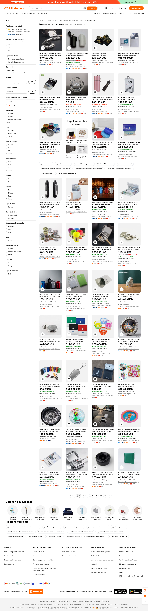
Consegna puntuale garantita (43, 560)
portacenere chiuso (55, 536)
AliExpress (43, 601)
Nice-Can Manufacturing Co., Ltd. (129, 440)
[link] (145, 590)
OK (32, 82)
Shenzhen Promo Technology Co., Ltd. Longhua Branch (103, 305)
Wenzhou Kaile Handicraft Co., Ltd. (77, 308)
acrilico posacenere (64, 164)
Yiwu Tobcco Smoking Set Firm (76, 350)
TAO (90, 601)
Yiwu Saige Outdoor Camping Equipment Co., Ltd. (50, 109)
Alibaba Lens (15, 591)
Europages (105, 601)
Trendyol (97, 601)
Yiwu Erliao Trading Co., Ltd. (101, 111)
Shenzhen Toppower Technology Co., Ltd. (50, 62)
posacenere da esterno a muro (95, 536)
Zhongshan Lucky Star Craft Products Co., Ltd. (50, 257)
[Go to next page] (109, 495)
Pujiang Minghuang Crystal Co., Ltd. (77, 111)
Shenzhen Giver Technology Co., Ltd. (103, 261)
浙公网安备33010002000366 (109, 608)
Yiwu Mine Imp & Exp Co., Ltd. (49, 306)
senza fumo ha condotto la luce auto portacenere (24, 527)
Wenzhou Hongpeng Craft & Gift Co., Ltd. (103, 62)
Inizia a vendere (124, 556)
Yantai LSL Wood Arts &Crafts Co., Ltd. (50, 152)
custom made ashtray (35, 536)
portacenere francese (16, 536)
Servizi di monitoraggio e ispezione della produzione (44, 569)
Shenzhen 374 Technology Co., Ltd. (103, 353)
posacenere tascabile (73, 536)
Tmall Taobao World (63, 601)
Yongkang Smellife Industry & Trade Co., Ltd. (50, 398)
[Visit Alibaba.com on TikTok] (142, 576)
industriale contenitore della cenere (82, 532)
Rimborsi (94, 564)
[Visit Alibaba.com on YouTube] (138, 576)
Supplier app (70, 591)
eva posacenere (47, 164)
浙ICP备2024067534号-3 (129, 608)
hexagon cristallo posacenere (99, 527)
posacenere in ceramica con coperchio (52, 532)
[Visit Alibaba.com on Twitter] (129, 576)
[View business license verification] (94, 608)
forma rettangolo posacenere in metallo (111, 532)
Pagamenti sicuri (38, 552)
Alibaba (41, 20)
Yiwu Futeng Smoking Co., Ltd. (102, 216)
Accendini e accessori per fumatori (72, 20)
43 (105, 495)
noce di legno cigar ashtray (85, 164)
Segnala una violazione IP (99, 568)
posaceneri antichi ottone (119, 536)
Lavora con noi (9, 564)
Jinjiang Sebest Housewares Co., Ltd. (103, 484)
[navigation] (21, 258)
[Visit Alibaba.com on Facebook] (120, 576)
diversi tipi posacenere (106, 164)
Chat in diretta (95, 556)
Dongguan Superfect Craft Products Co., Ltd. (129, 263)
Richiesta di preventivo (69, 556)
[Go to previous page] (70, 495)
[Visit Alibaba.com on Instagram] (133, 576)
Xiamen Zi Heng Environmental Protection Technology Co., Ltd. (129, 306)
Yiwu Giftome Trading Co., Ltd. (102, 440)
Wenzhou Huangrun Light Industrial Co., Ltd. (50, 349)
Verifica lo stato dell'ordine (128, 560)
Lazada (74, 601)
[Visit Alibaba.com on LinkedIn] (125, 576)
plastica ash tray (47, 173)
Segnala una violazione (98, 572)
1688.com (51, 601)
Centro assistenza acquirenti (100, 552)
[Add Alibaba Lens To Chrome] (36, 591)
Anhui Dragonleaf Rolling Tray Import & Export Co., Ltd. (103, 154)
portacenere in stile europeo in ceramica (21, 532)
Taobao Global (83, 601)
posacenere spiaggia (126, 164)
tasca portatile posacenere (75, 527)
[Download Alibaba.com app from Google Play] (136, 591)
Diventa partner (124, 568)
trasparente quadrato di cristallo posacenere (56, 168)
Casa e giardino (52, 20)
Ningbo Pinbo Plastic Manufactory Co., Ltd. (77, 66)
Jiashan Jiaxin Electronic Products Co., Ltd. (50, 214)
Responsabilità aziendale (12, 560)
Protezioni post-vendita (41, 564)
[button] (84, 8)
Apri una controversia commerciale (102, 560)
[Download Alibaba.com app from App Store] (120, 591)
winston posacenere (120, 527)
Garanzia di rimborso (40, 556)
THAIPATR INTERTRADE (47, 438)
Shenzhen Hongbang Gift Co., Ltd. (129, 62)
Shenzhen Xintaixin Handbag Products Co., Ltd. (129, 156)
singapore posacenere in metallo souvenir (89, 168)
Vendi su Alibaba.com (126, 552)
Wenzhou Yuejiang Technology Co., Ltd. (129, 111)
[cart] (113, 8)
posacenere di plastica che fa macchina (120, 168)
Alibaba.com (107, 591)
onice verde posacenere (53, 527)
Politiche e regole (39, 574)
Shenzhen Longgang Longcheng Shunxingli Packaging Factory (103, 395)
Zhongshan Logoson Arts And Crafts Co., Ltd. (129, 349)
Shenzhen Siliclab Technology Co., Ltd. (129, 482)
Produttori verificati (68, 552)
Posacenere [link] (91, 20)
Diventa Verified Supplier (127, 564)
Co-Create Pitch (9, 556)
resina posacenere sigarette (67, 173)
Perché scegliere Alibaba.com (14, 552)
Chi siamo (7, 547)
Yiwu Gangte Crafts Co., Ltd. (75, 261)
